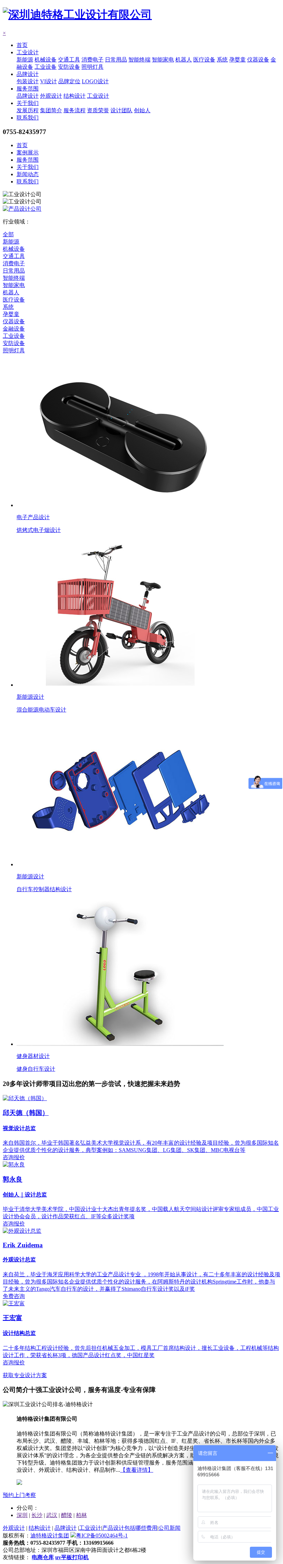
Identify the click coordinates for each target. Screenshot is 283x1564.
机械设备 (46, 60)
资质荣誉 (98, 110)
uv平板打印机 (72, 1557)
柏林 (81, 1515)
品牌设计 (28, 74)
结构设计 (75, 96)
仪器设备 (258, 60)
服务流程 (75, 110)
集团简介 (51, 110)
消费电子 (92, 60)
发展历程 (28, 110)
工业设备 (46, 67)
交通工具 (69, 60)
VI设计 (48, 81)
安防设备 (69, 67)
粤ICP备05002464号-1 (102, 1535)
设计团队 (121, 110)
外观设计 (51, 96)
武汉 (51, 1515)
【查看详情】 (136, 1470)
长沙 (36, 1515)
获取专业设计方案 (25, 1375)
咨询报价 (14, 1157)
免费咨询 (14, 1296)
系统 (222, 60)
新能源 (25, 60)
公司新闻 (169, 1528)
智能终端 (139, 60)
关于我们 (28, 103)
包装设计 (28, 81)
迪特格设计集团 (49, 1535)
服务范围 (28, 89)
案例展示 (28, 152)
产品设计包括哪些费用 (129, 1528)
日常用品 (116, 60)
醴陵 (66, 1515)
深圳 (22, 1515)
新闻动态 (28, 174)
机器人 (183, 60)
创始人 (142, 110)
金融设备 (14, 329)
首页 (22, 45)
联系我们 (28, 118)
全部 (8, 234)
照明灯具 (92, 67)
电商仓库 (43, 1557)
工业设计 (28, 52)
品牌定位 (69, 81)
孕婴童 (237, 60)
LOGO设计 (95, 81)
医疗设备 (204, 60)
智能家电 (163, 60)
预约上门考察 (19, 1495)
